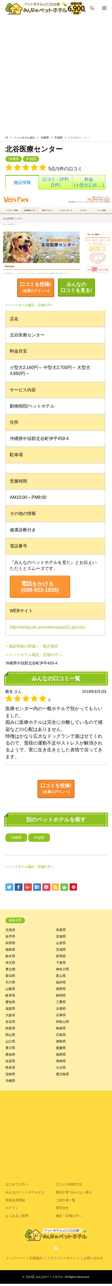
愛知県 (10, 1002)
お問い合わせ (93, 1258)
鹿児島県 (62, 1074)
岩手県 (10, 936)
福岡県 (61, 1054)
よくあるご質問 (16, 1216)
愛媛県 (61, 1048)
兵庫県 (61, 1015)
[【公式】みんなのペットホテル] (45, 8)
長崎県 (61, 1061)
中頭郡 (58, 137)
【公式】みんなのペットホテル (44, 1276)
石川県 (10, 982)
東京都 (10, 969)
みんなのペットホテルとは (25, 1192)
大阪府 (10, 1015)
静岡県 (61, 995)
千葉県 (61, 963)
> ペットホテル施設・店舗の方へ (29, 305)
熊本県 (10, 1068)
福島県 (10, 949)
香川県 (10, 1048)
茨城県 (61, 949)
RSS (56, 1248)
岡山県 (10, 1035)
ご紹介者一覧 (65, 1200)
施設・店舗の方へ (69, 1216)
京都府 (61, 1008)
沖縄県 (45, 137)
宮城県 (61, 936)
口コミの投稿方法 (69, 1184)
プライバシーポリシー (63, 1258)
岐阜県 (10, 995)
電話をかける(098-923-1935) (40, 587)
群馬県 (61, 956)
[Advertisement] (56, 76)
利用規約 (36, 1258)
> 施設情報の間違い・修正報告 (31, 646)
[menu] (104, 8)
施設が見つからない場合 (74, 1192)
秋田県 (10, 943)
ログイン (11, 1208)
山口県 (10, 1041)
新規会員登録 (15, 1200)
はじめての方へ (16, 1184)
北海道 (10, 930)
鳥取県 (10, 1028)
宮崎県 (10, 1074)
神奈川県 (62, 969)
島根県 (61, 1028)
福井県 (61, 982)
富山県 (61, 976)
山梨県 (10, 989)
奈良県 (10, 1022)
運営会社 (62, 1208)
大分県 (61, 1068)
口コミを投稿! (35, 287)
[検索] (91, 8)
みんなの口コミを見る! (76, 287)
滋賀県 (10, 1008)
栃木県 (10, 956)
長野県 (61, 989)
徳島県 (61, 1041)
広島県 (61, 1035)
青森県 (61, 930)
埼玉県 (10, 963)
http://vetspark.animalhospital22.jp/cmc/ (47, 627)
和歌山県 (62, 1022)
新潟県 (10, 976)
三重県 (61, 1002)
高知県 (10, 1054)
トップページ (16, 1258)
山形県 (61, 943)
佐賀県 (10, 1061)
